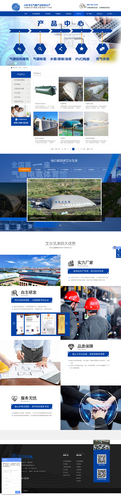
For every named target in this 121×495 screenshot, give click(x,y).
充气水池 (17, 97)
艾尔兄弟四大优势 (60, 244)
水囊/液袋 (68, 13)
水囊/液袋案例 (51, 169)
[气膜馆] (71, 124)
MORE (105, 169)
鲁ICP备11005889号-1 (40, 471)
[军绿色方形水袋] (45, 89)
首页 (25, 13)
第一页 (57, 149)
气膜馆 (62, 138)
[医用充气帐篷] (45, 124)
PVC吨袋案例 (65, 169)
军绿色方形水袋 (40, 103)
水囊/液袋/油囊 (19, 88)
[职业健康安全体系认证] (56, 324)
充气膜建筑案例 (24, 169)
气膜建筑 (58, 13)
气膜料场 (63, 103)
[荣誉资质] (24, 324)
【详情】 (52, 108)
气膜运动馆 (89, 103)
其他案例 (91, 169)
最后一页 (90, 149)
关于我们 (109, 13)
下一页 (83, 149)
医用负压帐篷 (90, 138)
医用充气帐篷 (39, 138)
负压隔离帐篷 (36, 13)
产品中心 (78, 13)
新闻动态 (99, 13)
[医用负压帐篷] (96, 124)
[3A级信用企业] (40, 324)
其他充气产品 (18, 101)
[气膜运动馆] (96, 89)
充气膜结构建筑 (19, 80)
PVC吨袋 (17, 93)
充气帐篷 (47, 13)
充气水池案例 (78, 169)
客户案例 (89, 13)
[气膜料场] (71, 89)
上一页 (64, 149)
